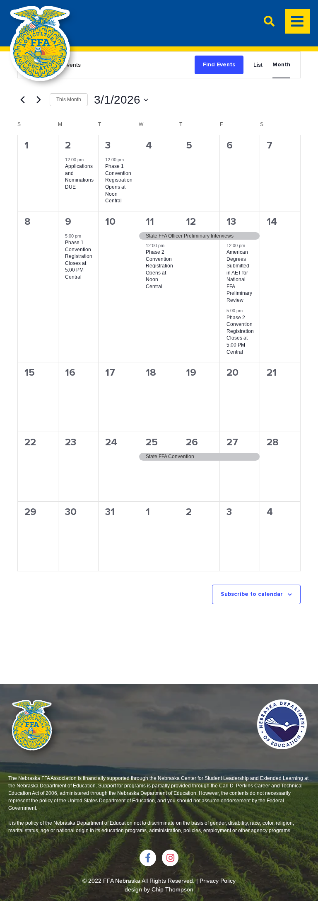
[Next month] (38, 100)
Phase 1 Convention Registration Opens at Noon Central (118, 183)
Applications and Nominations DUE (79, 176)
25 (152, 442)
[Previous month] (22, 100)
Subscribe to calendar (252, 593)
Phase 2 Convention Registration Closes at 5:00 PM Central (240, 335)
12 (191, 222)
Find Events (219, 64)
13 (231, 222)
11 (150, 222)
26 (192, 442)
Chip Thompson (172, 889)
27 (232, 442)
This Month (68, 99)
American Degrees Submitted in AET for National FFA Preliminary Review (239, 276)
